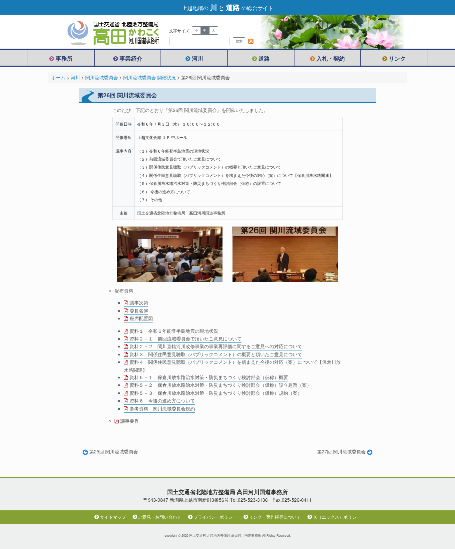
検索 (239, 41)
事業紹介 (131, 58)
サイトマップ (113, 517)
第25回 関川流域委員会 (113, 451)
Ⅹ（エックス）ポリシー (337, 517)
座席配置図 (141, 318)
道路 (264, 58)
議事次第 (139, 302)
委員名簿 (139, 310)
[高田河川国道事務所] (108, 32)
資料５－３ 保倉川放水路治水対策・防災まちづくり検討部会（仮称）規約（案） (216, 392)
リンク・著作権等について (275, 517)
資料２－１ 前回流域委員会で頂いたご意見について (185, 338)
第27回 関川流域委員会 (342, 451)
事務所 (64, 58)
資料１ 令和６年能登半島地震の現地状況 (174, 330)
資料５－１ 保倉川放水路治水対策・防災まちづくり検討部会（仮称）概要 (209, 377)
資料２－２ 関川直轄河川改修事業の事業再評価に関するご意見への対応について (216, 346)
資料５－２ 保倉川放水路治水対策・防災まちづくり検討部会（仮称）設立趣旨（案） (220, 384)
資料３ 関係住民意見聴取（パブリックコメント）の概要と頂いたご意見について (216, 354)
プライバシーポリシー (215, 517)
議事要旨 (129, 420)
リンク (397, 58)
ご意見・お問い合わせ (159, 517)
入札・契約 (330, 58)
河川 (197, 58)
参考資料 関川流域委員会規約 (162, 408)
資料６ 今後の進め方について (162, 400)
